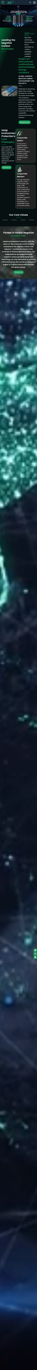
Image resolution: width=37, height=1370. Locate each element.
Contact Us (6, 167)
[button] (6, 90)
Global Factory (24, 122)
